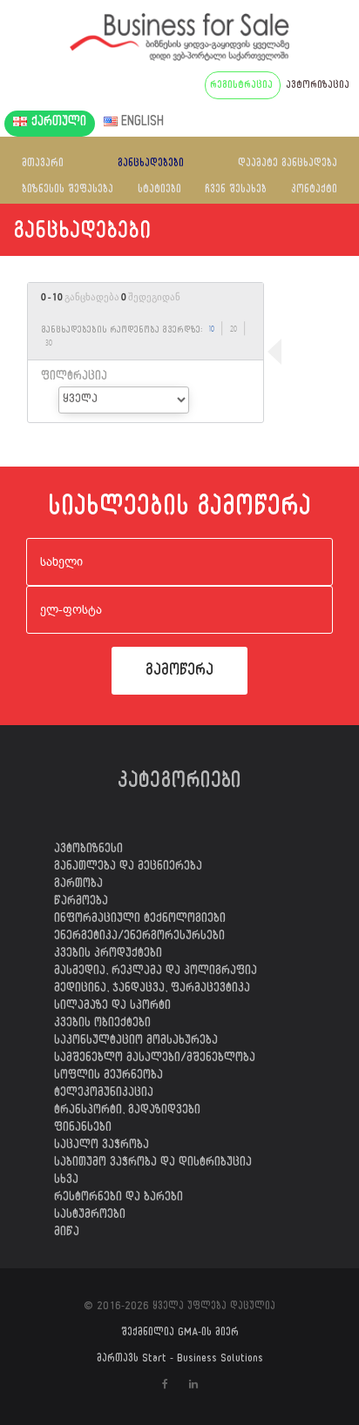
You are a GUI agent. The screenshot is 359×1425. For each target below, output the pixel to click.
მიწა (66, 1233)
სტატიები (159, 190)
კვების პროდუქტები (108, 955)
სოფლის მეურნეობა (108, 1077)
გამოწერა (179, 672)
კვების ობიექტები (102, 1024)
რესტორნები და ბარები (118, 1198)
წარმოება (81, 902)
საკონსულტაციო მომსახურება (136, 1042)
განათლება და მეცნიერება (128, 868)
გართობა (78, 885)
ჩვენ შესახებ (236, 190)
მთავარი (43, 164)
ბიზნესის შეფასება (67, 190)
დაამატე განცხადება (287, 164)
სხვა (66, 1181)
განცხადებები (151, 164)
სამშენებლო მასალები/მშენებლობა (154, 1059)
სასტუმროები (89, 1216)
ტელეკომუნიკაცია (103, 1094)
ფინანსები (83, 1129)
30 (48, 343)
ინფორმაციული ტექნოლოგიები (140, 920)
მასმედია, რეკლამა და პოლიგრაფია (155, 972)
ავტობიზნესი (88, 850)
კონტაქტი (314, 190)
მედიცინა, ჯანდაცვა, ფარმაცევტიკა (152, 989)
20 (233, 330)
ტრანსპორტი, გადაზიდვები (127, 1111)
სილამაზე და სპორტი (112, 1007)
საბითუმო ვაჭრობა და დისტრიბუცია (153, 1164)
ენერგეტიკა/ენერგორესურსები (139, 937)
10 (211, 330)
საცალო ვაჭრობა (101, 1146)
